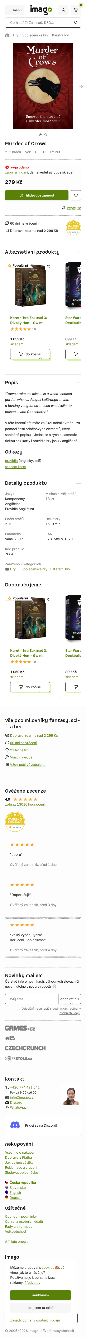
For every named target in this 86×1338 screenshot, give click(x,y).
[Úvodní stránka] (7, 35)
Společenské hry (35, 35)
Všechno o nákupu (19, 1152)
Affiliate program (18, 1241)
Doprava (12, 1157)
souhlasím (40, 1295)
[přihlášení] (63, 10)
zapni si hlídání (16, 172)
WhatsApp (18, 1107)
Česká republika (23, 1182)
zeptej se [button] (74, 208)
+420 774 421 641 (25, 1087)
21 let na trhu (20, 750)
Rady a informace (18, 1226)
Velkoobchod (15, 1231)
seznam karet (15, 467)
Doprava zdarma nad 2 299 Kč (34, 735)
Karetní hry (60, 35)
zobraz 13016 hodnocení (25, 804)
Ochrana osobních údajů (24, 1221)
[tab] (40, 135)
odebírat (66, 999)
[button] (43, 252)
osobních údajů (69, 1012)
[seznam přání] (76, 195)
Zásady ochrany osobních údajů (35, 1320)
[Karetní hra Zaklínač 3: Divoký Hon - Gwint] (30, 312)
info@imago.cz (22, 1097)
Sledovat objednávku (21, 1172)
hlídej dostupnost (40, 195)
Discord (16, 1102)
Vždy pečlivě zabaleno (28, 764)
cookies (48, 1267)
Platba (27, 1157)
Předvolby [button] (32, 1282)
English (15, 1192)
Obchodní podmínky (21, 1216)
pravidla (11, 461)
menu (17, 10)
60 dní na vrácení (23, 742)
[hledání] (76, 23)
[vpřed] (81, 86)
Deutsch (16, 1197)
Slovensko (18, 1187)
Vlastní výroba (21, 757)
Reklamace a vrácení (21, 1167)
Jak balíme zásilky (19, 1162)
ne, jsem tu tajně (40, 1308)
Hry (16, 35)
